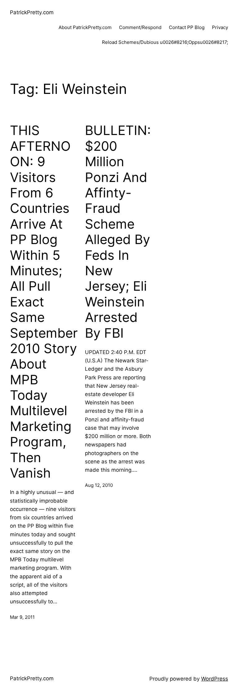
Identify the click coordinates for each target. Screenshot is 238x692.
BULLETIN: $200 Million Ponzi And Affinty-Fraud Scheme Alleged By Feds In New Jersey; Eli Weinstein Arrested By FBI (118, 231)
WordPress (214, 679)
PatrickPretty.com (32, 12)
